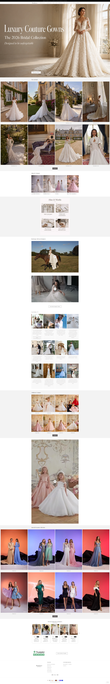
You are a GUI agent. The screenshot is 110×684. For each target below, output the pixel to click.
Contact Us (64, 665)
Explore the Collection (36, 72)
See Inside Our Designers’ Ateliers (55, 306)
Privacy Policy (49, 668)
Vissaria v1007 (41, 613)
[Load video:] (55, 289)
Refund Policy (49, 665)
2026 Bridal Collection (35, 193)
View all (55, 168)
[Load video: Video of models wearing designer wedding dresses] (55, 257)
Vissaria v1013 (14, 613)
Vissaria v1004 (69, 613)
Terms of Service (49, 671)
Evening (56, 193)
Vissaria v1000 (96, 613)
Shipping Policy (49, 667)
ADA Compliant (49, 670)
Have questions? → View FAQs (67, 664)
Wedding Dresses (46, 193)
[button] (42, 3)
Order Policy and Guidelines (51, 664)
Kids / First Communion (71, 193)
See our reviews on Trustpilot (61, 653)
